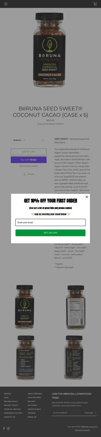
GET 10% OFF (50, 233)
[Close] (87, 197)
